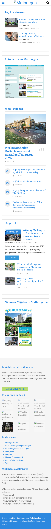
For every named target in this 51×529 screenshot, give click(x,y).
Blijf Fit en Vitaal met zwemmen (27, 181)
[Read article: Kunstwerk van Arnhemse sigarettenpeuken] (11, 22)
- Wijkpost (7, 454)
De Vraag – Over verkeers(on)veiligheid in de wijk (30, 281)
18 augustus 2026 (25, 243)
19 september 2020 (28, 42)
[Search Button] (47, 2)
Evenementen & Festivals (12, 231)
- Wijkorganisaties (10, 442)
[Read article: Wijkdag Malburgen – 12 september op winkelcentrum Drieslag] (13, 235)
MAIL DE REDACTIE (15, 389)
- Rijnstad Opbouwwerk (13, 457)
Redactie (26, 26)
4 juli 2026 (22, 287)
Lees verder (13, 257)
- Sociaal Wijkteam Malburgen (16, 448)
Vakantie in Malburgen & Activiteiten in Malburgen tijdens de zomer (29, 267)
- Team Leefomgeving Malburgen (17, 445)
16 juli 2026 (23, 273)
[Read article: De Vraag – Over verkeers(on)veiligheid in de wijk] (10, 281)
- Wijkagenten (9, 451)
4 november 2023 (27, 28)
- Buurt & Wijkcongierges (13, 460)
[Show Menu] (3, 2)
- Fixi (5, 463)
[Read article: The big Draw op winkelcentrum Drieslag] (11, 36)
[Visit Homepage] (25, 3)
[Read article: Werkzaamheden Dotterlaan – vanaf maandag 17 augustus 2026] (25, 129)
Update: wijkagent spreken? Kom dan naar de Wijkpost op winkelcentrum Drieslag (28, 205)
